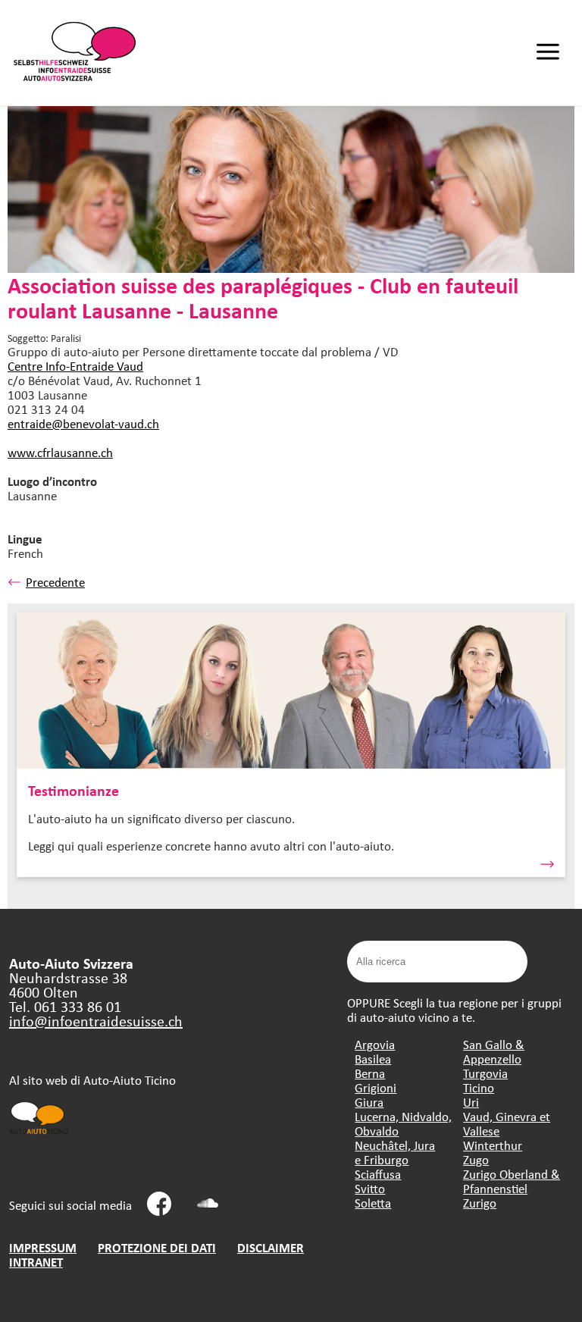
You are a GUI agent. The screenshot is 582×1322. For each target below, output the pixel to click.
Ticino (478, 1087)
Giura (369, 1102)
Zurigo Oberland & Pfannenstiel (511, 1181)
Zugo (476, 1159)
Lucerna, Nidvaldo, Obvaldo (403, 1123)
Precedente (55, 582)
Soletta (373, 1202)
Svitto (370, 1188)
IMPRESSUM (43, 1247)
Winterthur (492, 1145)
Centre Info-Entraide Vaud (75, 365)
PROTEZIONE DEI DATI (157, 1247)
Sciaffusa (378, 1174)
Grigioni (375, 1087)
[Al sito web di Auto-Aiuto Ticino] (39, 1133)
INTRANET (36, 1262)
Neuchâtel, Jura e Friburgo (395, 1152)
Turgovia (485, 1073)
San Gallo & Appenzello (493, 1051)
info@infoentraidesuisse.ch (96, 1020)
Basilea (373, 1058)
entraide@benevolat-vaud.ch (83, 423)
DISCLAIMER (270, 1247)
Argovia (375, 1044)
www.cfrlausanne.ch (60, 452)
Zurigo (479, 1202)
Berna (370, 1073)
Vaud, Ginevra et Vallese (506, 1123)
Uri (471, 1102)
